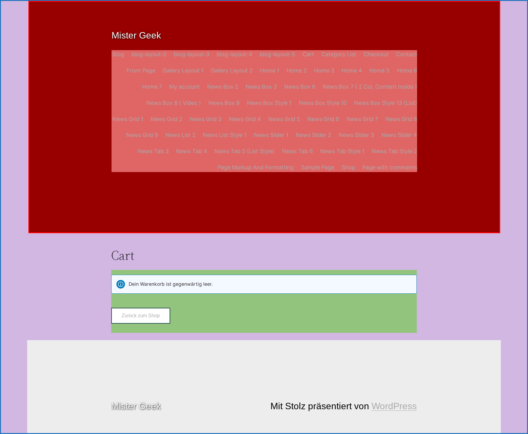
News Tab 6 (297, 151)
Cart (308, 54)
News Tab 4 (191, 151)
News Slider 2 (313, 135)
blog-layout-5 (277, 54)
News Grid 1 (127, 119)
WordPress (394, 406)
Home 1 (269, 70)
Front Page (141, 70)
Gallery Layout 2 (232, 70)
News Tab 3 (153, 151)
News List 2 (180, 135)
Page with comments (389, 167)
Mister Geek (136, 35)
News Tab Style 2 (394, 151)
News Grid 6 (323, 119)
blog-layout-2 (149, 54)
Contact (406, 54)
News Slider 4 (399, 135)
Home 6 (407, 70)
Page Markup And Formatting (256, 167)
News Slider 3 (356, 135)
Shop (348, 167)
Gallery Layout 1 (183, 70)
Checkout (376, 54)
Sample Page (317, 167)
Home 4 (352, 70)
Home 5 (379, 70)
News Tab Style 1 (342, 151)
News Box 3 (261, 86)
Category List (338, 54)
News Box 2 (222, 86)
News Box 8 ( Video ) (173, 103)
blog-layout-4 (234, 54)
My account (184, 86)
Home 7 (152, 86)
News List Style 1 (225, 135)
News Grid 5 (284, 119)
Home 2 (297, 70)
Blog (118, 54)
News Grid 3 (206, 119)
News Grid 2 (166, 119)
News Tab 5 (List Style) (245, 151)
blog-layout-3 (191, 54)
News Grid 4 (245, 119)
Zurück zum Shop (141, 315)
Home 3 (324, 70)
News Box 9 (224, 103)
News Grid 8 (401, 119)
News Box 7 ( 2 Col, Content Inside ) (370, 86)
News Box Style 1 (269, 103)
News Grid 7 (362, 119)
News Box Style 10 (323, 103)
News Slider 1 (271, 135)
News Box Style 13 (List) (385, 103)
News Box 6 (299, 86)
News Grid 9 (142, 135)
